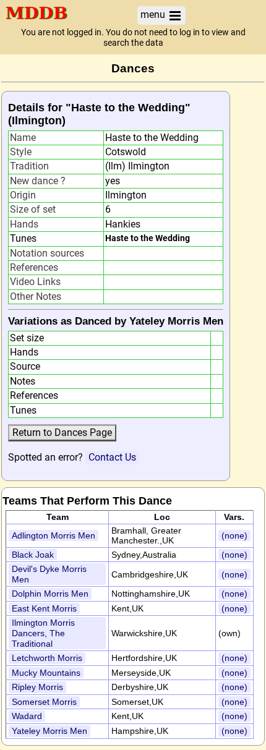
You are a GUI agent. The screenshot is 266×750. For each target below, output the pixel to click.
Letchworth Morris (47, 658)
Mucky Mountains (46, 673)
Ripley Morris (37, 687)
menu (154, 14)
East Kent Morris (44, 608)
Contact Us (112, 457)
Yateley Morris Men (49, 731)
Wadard (27, 716)
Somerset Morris (44, 702)
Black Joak (33, 555)
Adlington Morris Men (53, 535)
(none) (234, 535)
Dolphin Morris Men (50, 594)
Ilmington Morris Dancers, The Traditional (43, 633)
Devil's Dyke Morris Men (49, 574)
